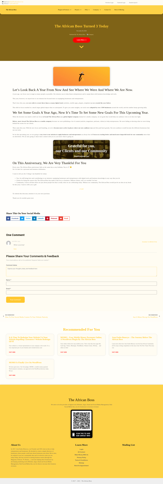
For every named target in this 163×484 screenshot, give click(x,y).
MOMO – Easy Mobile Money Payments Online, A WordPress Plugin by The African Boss (81, 338)
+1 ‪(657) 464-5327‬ (13, 3)
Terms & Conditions (81, 460)
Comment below (11, 265)
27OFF (81, 189)
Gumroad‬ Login (121, 2)
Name (8, 280)
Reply (15, 249)
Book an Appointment (81, 465)
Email (8, 288)
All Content (81, 452)
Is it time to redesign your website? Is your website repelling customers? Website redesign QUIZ (29, 339)
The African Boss (11, 9)
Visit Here (12, 352)
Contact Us (107, 9)
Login (81, 449)
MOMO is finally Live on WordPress (25, 362)
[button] (81, 40)
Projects (77, 9)
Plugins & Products (63, 9)
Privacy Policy (81, 457)
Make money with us (81, 454)
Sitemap (81, 463)
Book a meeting (119, 9)
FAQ (86, 9)
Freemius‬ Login (109, 2)
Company (96, 9)
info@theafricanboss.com (16, 1)
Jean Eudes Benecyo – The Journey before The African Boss (132, 338)
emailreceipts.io (133, 2)
